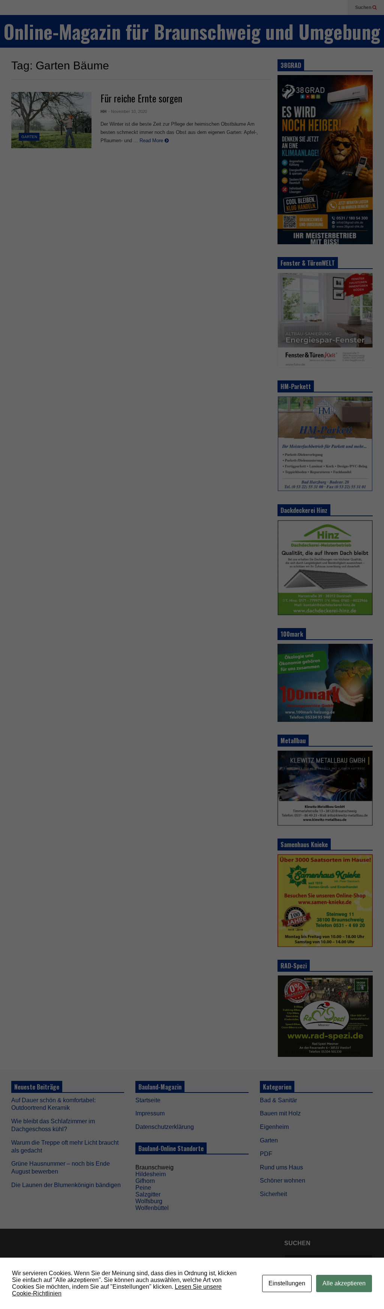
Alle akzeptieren (344, 1283)
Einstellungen (286, 1283)
